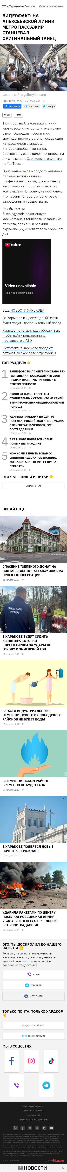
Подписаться (36, 1036)
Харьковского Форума (44, 158)
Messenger (36, 996)
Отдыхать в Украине (51, 6)
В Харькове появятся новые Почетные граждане (28, 848)
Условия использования (33, 1106)
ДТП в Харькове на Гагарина (18, 6)
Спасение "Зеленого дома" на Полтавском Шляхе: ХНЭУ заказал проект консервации (33, 570)
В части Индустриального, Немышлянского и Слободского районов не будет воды (31, 715)
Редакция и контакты (33, 1110)
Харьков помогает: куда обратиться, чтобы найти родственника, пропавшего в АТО (31, 335)
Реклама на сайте (34, 1115)
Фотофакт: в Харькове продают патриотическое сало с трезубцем (29, 350)
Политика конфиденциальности (33, 1119)
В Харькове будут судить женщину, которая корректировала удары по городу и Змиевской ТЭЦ (26, 642)
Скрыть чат (33, 485)
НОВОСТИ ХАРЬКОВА (27, 310)
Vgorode (18, 214)
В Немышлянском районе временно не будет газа (25, 783)
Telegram (36, 985)
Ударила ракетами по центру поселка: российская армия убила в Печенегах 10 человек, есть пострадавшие (30, 918)
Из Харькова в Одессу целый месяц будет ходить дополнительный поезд (31, 320)
